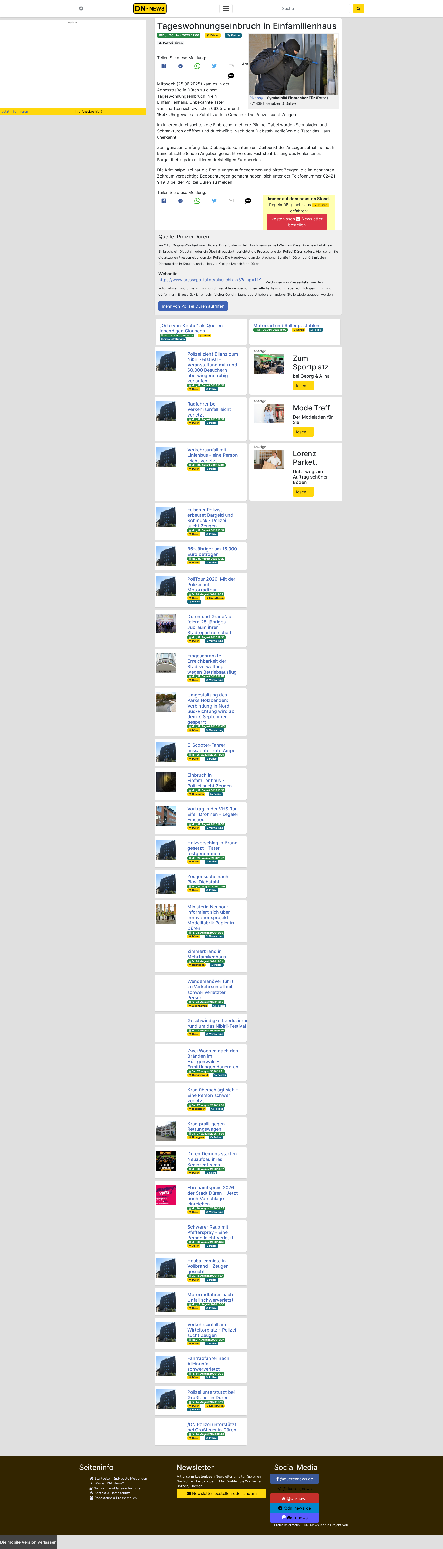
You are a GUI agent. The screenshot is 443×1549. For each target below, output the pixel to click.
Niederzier (198, 1108)
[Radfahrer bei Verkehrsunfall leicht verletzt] (166, 411)
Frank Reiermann (287, 1525)
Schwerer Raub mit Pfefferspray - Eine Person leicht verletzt (210, 1232)
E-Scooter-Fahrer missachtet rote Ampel (211, 747)
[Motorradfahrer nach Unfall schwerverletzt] (166, 1302)
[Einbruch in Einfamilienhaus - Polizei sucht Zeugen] (166, 782)
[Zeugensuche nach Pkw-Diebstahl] (166, 883)
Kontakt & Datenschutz (112, 1493)
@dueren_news (296, 1488)
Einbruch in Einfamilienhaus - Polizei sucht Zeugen (209, 780)
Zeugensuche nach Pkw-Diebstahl (207, 879)
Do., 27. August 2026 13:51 (208, 1071)
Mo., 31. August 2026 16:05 (208, 726)
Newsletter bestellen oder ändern (224, 1493)
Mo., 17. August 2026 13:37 (208, 1339)
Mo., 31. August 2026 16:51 (208, 676)
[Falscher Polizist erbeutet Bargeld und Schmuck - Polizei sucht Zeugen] (166, 517)
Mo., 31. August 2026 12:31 (208, 419)
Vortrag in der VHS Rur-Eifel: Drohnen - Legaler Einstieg (212, 814)
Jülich (195, 1245)
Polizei (235, 35)
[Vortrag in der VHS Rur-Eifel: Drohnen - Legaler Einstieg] (166, 816)
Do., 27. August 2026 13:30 (208, 1105)
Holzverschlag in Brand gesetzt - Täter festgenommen (212, 848)
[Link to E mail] (231, 65)
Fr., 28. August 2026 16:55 (207, 932)
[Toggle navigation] (226, 8)
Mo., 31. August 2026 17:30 (208, 637)
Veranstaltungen (174, 339)
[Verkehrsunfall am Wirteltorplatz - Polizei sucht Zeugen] (166, 1332)
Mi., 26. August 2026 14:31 (208, 754)
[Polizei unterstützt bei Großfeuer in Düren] (166, 1399)
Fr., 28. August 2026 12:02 (207, 1002)
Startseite (102, 1478)
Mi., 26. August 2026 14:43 (208, 1242)
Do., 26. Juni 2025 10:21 (178, 335)
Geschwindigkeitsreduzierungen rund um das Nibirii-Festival (222, 1023)
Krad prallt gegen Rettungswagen (206, 1126)
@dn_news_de (296, 1508)
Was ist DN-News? (109, 1483)
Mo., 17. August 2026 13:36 (208, 1304)
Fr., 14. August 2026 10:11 (207, 1402)
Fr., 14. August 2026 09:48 (208, 1434)
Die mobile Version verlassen (28, 1542)
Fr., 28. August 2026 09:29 (208, 1030)
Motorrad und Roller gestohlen (286, 325)
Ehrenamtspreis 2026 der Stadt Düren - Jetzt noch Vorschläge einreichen (212, 1195)
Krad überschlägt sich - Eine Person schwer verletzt (212, 1095)
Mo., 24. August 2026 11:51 (208, 858)
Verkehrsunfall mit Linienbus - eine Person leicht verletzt (212, 455)
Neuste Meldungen (132, 1478)
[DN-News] (151, 8)
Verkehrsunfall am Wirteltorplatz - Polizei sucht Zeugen (211, 1330)
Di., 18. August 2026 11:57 (207, 1275)
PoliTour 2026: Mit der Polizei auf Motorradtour (211, 584)
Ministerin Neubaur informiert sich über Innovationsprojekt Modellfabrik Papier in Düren (210, 917)
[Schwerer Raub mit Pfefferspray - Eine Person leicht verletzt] (166, 1234)
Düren (214, 35)
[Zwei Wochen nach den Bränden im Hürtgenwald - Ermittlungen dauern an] (166, 1058)
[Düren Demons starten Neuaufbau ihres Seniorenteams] (166, 1161)
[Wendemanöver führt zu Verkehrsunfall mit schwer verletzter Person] (166, 988)
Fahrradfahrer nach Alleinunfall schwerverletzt (208, 1364)
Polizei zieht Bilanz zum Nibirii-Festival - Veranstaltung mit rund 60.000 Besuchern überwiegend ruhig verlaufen (212, 367)
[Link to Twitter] (214, 66)
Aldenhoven (199, 1005)
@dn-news (296, 1498)
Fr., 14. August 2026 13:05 (207, 1373)
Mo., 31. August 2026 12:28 (208, 530)
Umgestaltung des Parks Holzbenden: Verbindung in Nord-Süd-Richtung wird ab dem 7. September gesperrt (210, 708)
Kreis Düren (216, 598)
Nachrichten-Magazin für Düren (117, 1488)
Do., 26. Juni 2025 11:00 (180, 35)
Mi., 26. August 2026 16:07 (208, 1208)
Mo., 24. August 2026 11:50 (208, 886)
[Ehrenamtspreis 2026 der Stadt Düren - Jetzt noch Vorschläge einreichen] (166, 1194)
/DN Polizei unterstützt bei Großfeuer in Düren (211, 1427)
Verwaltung (216, 640)
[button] (293, 64)
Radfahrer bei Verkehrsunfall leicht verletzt (209, 409)
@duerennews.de (296, 1478)
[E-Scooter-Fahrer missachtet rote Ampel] (166, 752)
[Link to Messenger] (180, 66)
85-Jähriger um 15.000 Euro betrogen (212, 551)
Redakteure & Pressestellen (115, 1498)
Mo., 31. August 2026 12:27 (208, 790)
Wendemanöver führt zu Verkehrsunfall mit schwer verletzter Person (210, 989)
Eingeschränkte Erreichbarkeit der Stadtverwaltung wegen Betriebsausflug (212, 663)
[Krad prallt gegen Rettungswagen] (166, 1131)
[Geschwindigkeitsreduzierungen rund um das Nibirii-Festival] (166, 1027)
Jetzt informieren (15, 111)
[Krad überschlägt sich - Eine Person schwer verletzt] (166, 1097)
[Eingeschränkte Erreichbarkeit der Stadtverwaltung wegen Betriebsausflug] (166, 663)
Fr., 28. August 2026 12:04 (208, 961)
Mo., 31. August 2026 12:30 (208, 465)
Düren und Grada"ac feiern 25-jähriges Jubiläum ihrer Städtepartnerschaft (209, 624)
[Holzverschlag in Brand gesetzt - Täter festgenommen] (166, 850)
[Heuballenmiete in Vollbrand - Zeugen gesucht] (166, 1268)
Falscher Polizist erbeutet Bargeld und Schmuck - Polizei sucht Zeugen (210, 517)
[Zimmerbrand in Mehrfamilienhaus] (166, 958)
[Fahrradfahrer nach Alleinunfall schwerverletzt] (166, 1365)
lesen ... (303, 385)
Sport (212, 1172)
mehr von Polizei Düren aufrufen (193, 306)
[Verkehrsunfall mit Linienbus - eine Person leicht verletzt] (166, 457)
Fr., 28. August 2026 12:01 (207, 594)
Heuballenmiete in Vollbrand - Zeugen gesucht (208, 1266)
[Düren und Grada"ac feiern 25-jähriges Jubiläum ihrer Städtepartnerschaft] (166, 623)
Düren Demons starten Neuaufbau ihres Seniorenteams (212, 1159)
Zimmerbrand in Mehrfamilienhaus (206, 954)
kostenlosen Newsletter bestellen (297, 221)
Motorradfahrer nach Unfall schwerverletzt (210, 1297)
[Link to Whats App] (197, 66)
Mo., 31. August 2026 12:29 (208, 558)
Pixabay (256, 98)
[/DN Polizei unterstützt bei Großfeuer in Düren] (166, 1431)
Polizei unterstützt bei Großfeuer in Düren (211, 1394)
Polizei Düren (172, 43)
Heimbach (198, 964)
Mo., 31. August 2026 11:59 (208, 824)
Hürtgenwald (200, 1075)
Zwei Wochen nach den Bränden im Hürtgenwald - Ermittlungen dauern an (212, 1058)
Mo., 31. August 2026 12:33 (208, 385)
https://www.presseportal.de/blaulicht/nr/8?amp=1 (207, 279)
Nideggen (198, 794)
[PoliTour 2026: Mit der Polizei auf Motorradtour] (166, 586)
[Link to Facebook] (163, 66)
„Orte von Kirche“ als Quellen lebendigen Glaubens (191, 328)
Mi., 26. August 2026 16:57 (208, 1169)
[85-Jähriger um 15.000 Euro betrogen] (166, 556)
